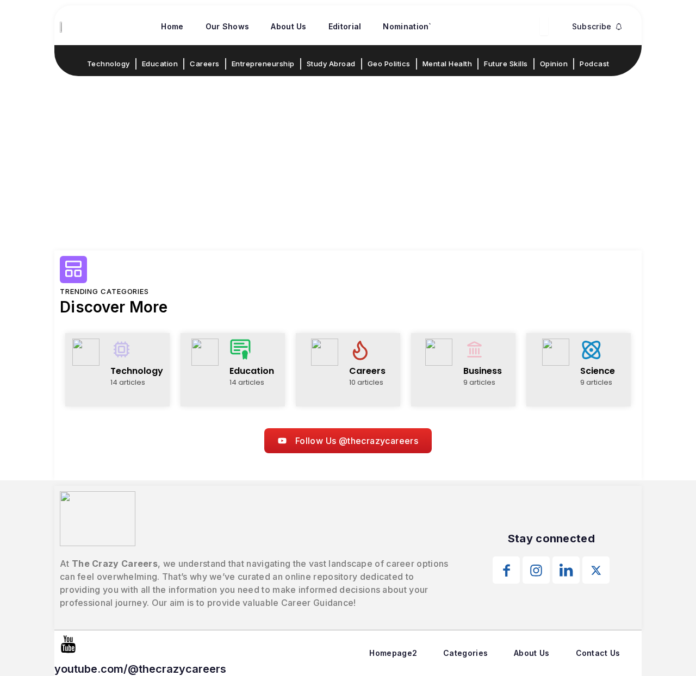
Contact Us (598, 653)
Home (172, 26)
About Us (288, 26)
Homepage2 (393, 653)
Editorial (345, 26)
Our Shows (228, 26)
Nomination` (407, 26)
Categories (465, 653)
